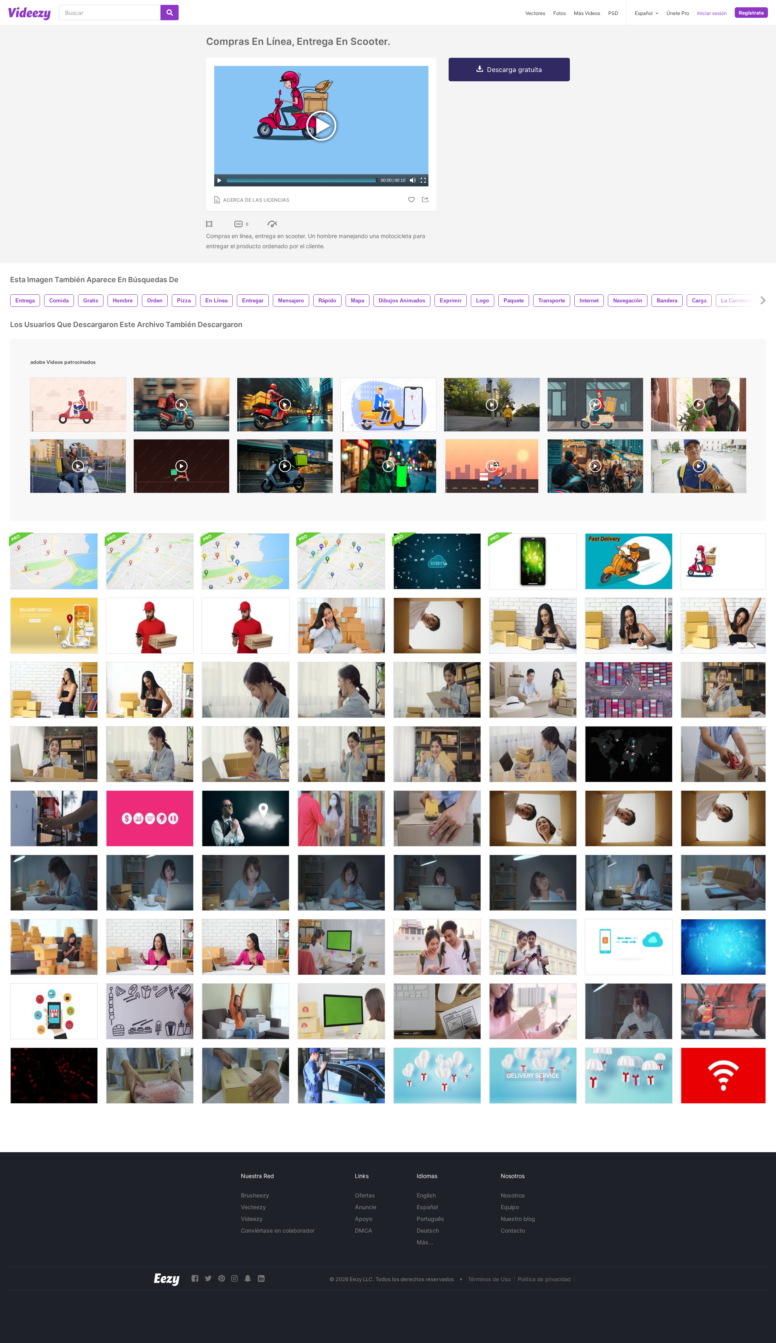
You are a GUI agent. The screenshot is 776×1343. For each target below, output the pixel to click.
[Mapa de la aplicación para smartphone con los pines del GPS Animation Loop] (245, 561)
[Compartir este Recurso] (426, 199)
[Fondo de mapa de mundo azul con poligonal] (723, 947)
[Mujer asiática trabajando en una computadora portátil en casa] (150, 883)
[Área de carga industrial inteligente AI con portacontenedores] (629, 690)
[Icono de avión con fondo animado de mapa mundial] (629, 754)
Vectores (535, 13)
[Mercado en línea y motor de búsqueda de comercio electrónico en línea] (150, 818)
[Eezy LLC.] (166, 1278)
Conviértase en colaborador (277, 1230)
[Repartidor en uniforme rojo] (245, 626)
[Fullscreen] (423, 180)
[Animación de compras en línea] (54, 1011)
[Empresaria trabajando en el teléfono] (341, 626)
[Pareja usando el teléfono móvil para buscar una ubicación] (437, 947)
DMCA (363, 1230)
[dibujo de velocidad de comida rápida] (150, 1011)
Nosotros (513, 1195)
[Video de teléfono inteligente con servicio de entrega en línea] (54, 626)
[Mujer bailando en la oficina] (150, 947)
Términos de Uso (489, 1279)
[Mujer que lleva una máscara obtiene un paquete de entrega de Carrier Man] (341, 818)
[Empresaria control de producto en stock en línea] (245, 883)
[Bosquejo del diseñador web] (437, 1011)
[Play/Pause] (219, 180)
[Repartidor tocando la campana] (54, 818)
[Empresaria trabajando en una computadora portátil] (533, 883)
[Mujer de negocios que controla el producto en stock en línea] (341, 883)
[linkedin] (261, 1278)
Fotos (559, 13)
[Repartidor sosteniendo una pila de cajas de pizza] (150, 626)
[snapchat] (247, 1278)
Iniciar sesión (712, 13)
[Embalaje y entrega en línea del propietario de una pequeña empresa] (245, 1075)
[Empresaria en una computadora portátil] (437, 883)
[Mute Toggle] (412, 180)
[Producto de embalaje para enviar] (150, 1075)
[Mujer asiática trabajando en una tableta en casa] (54, 883)
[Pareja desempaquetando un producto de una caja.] (533, 818)
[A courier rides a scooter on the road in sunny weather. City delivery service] (78, 468)
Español (427, 1207)
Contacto (513, 1230)
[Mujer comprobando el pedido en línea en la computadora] (341, 1011)
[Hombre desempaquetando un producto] (629, 818)
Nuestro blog (518, 1218)
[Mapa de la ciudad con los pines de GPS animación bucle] (54, 561)
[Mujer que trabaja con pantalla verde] (341, 947)
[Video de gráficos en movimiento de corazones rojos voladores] (54, 1075)
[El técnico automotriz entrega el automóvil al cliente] (341, 1075)
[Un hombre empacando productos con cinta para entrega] (437, 818)
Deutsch (428, 1230)
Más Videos (587, 13)
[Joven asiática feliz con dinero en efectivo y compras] (245, 1011)
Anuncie (365, 1207)
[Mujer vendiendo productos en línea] (533, 626)
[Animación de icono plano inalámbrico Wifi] (723, 1075)
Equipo (510, 1207)
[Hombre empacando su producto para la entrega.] (723, 754)
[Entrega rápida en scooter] (629, 561)
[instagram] (234, 1278)
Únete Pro (677, 13)
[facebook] (195, 1278)
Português (430, 1218)
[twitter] (208, 1278)
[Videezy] (29, 13)
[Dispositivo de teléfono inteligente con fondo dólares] (533, 561)
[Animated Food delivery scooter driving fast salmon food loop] (181, 468)
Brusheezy (255, 1195)
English (426, 1195)
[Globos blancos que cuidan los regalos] (437, 1075)
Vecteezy (253, 1207)
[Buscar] (169, 12)
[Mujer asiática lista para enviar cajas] (54, 947)
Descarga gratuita (514, 69)
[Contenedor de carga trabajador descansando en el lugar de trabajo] (723, 1011)
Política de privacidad (544, 1279)
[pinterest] (221, 1278)
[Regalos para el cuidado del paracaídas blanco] (629, 1075)
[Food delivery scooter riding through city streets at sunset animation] (492, 468)
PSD (613, 13)
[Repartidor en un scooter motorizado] (723, 561)
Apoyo (363, 1218)
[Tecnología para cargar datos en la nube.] (629, 947)
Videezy (252, 1218)
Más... (425, 1242)
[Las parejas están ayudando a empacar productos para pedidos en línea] (533, 690)
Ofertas (365, 1195)
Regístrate (751, 13)
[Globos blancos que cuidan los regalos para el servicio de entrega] (533, 1075)
